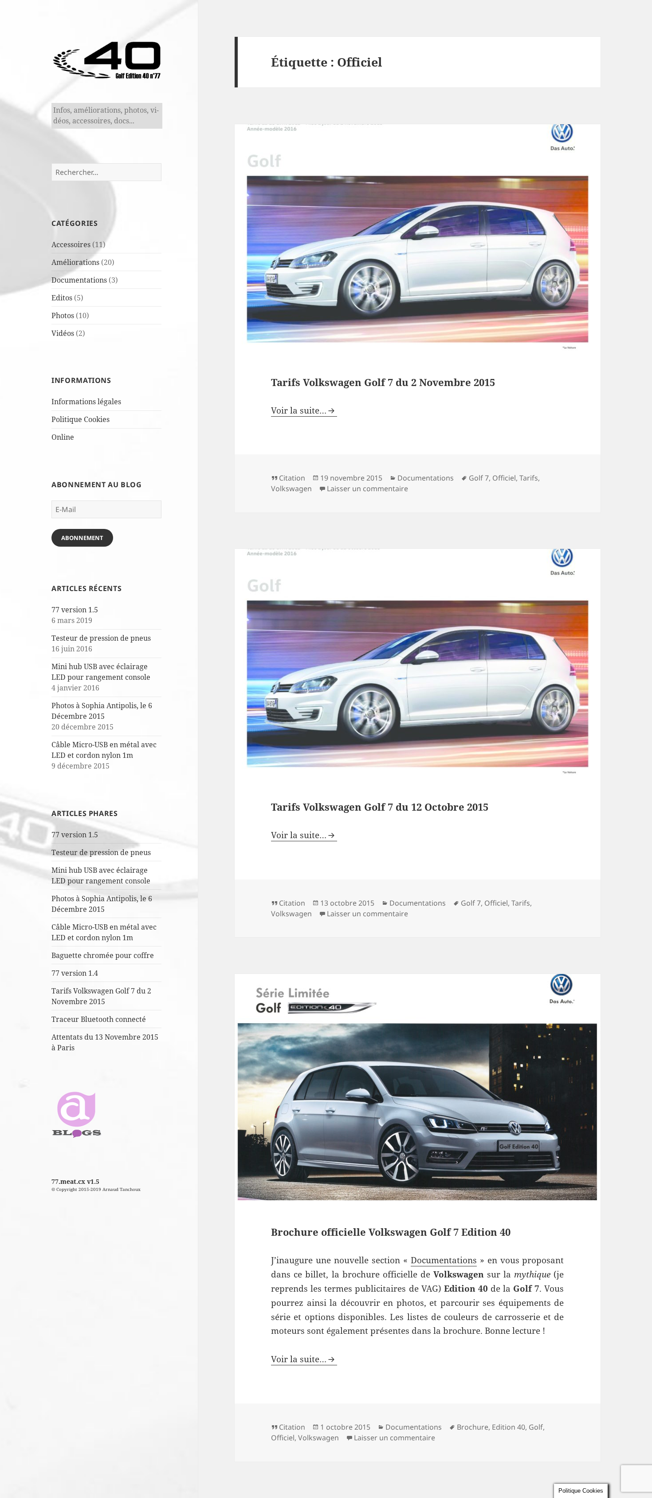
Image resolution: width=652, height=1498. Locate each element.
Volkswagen (291, 488)
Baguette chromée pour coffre (102, 955)
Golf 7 (479, 478)
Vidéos (62, 333)
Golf (536, 1427)
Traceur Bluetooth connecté (98, 1019)
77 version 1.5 (74, 610)
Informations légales (86, 401)
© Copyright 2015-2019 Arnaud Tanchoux (96, 1189)
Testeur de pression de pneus (101, 638)
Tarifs (528, 478)
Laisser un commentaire (367, 488)
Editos (61, 298)
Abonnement (82, 538)
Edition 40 (508, 1427)
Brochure (472, 1427)
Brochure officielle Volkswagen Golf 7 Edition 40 (391, 1231)
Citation (292, 478)
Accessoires (70, 244)
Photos (62, 315)
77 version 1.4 (74, 973)
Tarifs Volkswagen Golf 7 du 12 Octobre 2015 (379, 806)
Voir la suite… (298, 410)
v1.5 (93, 1181)
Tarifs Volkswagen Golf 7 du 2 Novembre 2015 (383, 382)
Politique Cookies (80, 419)
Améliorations (75, 262)
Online (62, 437)
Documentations (79, 280)
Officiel (504, 478)
